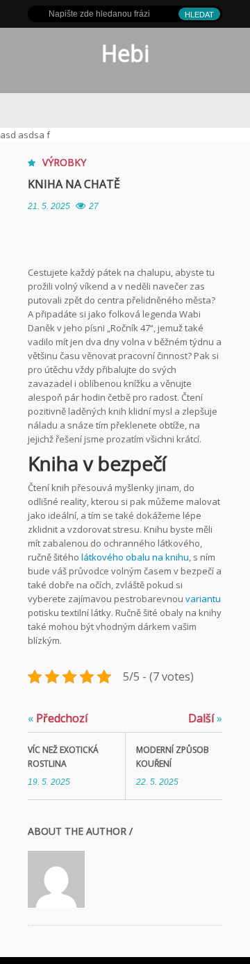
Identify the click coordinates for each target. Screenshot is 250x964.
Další (205, 718)
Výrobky (64, 162)
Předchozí (58, 718)
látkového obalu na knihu (135, 557)
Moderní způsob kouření (172, 757)
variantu (202, 598)
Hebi (125, 53)
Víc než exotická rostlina (63, 757)
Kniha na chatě (74, 184)
